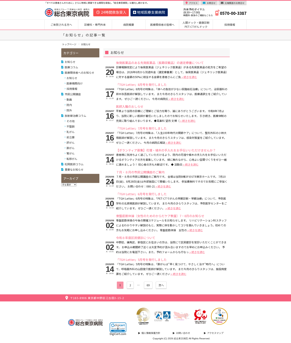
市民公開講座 (73, 94)
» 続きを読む (189, 77)
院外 (69, 110)
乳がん (71, 132)
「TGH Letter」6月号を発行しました (141, 194)
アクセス (193, 3)
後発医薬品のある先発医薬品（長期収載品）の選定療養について (160, 62)
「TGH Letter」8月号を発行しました (141, 84)
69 (148, 285)
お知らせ (70, 62)
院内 (69, 105)
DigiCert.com (118, 334)
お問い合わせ (183, 333)
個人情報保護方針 (150, 333)
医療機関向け (75, 83)
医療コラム (71, 67)
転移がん (72, 159)
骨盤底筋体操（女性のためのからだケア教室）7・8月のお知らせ (160, 216)
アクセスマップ (215, 333)
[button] (118, 327)
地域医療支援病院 (150, 12)
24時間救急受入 (113, 12)
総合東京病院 (181, 338)
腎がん (71, 153)
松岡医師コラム (74, 164)
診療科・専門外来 (95, 25)
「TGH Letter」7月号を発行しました (141, 128)
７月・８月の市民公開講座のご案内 (140, 172)
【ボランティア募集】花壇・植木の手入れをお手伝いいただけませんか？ (166, 150)
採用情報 (229, 25)
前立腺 (71, 137)
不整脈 (71, 126)
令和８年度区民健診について (135, 237)
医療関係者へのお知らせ (79, 73)
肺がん (71, 148)
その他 (71, 121)
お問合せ (211, 3)
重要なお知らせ (74, 169)
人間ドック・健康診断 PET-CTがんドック (197, 25)
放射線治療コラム (75, 116)
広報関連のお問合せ (235, 3)
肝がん (71, 143)
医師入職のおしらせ (129, 106)
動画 (69, 99)
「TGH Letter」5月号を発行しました (141, 259)
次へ (161, 285)
